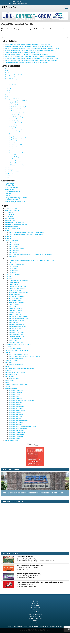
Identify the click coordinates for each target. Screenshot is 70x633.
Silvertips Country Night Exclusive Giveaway (19, 368)
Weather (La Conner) (16, 409)
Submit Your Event (11, 374)
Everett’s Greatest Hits (13, 192)
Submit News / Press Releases (17, 3)
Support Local (9, 376)
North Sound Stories (12, 91)
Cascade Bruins (14, 105)
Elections (8, 73)
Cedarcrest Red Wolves (17, 109)
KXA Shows (12, 272)
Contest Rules (35, 605)
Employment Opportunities (14, 75)
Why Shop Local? (14, 378)
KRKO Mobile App (14, 250)
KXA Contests (13, 266)
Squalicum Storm (14, 159)
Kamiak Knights (14, 125)
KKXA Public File (35, 612)
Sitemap (8, 370)
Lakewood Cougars (15, 131)
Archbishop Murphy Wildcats (18, 101)
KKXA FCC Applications (16, 264)
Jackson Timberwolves (16, 123)
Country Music (13, 85)
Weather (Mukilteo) (15, 425)
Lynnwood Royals (14, 133)
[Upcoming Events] (8, 559)
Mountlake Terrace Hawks (17, 147)
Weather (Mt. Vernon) (16, 423)
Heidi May (8, 194)
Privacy (35, 621)
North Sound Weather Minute (18, 354)
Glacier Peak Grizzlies (16, 119)
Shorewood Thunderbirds (17, 153)
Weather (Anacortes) (16, 390)
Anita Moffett (9, 190)
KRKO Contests (14, 244)
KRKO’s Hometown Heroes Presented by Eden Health (26, 232)
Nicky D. (7, 196)
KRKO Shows (13, 252)
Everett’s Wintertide (12, 226)
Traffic (7, 382)
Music (7, 83)
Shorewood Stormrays (16, 332)
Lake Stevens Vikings (16, 129)
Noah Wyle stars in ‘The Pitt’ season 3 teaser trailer (22, 52)
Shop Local (8, 362)
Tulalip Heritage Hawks (16, 165)
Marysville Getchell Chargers (18, 137)
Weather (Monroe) (15, 419)
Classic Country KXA (12, 200)
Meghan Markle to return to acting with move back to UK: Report (27, 54)
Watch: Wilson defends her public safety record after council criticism (28, 46)
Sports (7, 167)
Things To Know (10, 173)
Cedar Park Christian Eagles (18, 107)
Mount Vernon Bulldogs (16, 145)
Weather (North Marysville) (18, 429)
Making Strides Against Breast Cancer (18, 344)
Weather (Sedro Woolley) (17, 433)
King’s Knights (13, 306)
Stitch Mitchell (9, 186)
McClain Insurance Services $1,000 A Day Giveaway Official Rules (30, 254)
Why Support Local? (11, 441)
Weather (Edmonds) (16, 403)
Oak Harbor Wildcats (16, 149)
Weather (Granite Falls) (17, 407)
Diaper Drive (9, 216)
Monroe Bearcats (14, 143)
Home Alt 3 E (9, 238)
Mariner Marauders (15, 135)
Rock (10, 87)
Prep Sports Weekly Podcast (14, 99)
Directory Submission (16, 364)
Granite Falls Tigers (15, 121)
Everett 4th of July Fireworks (14, 222)
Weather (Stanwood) (16, 437)
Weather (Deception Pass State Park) (21, 401)
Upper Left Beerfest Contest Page (16, 384)
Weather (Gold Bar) (15, 405)
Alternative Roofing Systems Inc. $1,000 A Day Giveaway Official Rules (32, 260)
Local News (8, 276)
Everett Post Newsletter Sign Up (16, 224)
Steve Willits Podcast (12, 171)
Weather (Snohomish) (16, 435)
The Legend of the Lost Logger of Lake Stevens (24, 356)
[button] (67, 7)
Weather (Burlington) (16, 399)
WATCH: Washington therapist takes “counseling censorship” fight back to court (32, 48)
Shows (7, 366)
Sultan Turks (13, 163)
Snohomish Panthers (16, 155)
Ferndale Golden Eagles (17, 117)
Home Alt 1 (8, 236)
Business (8, 71)
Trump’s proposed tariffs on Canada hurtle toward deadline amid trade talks (31, 60)
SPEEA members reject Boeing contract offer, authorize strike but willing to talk (31, 58)
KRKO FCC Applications (16, 248)
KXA (6, 258)
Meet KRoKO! (13, 256)
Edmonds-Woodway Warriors (18, 113)
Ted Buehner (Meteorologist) (15, 202)
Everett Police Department (14, 79)
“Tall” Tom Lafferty (11, 188)
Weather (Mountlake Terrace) (19, 421)
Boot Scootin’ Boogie (12, 210)
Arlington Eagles (14, 103)
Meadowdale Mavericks (16, 141)
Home (7, 230)
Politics (7, 97)
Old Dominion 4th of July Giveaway (16, 350)
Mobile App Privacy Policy (13, 348)
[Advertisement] (35, 16)
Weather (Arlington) (15, 392)
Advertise (35, 601)
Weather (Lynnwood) (16, 413)
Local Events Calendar (12, 274)
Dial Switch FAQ (10, 214)
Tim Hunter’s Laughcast (17, 358)
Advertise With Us (17, 1)
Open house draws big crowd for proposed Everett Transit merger (27, 44)
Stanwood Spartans (15, 161)
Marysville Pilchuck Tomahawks (19, 139)
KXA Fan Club (13, 268)
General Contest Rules (12, 228)
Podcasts (8, 352)
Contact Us (9, 212)
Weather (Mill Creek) (16, 417)
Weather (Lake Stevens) (17, 411)
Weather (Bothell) (15, 394)
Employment (35, 610)
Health (7, 81)
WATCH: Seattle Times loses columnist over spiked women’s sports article (30, 56)
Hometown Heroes (15, 93)
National (8, 89)
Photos (7, 95)
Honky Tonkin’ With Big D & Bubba (16, 198)
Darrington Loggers (15, 111)
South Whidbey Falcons (16, 157)
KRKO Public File (35, 616)
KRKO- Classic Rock (11, 240)
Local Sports (9, 278)
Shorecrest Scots (14, 151)
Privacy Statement (11, 360)
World (7, 177)
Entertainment (10, 77)
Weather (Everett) (11, 388)
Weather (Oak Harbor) (16, 431)
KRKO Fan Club (13, 246)
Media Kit (8, 346)
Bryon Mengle (9, 184)
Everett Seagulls (14, 115)
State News (9, 169)
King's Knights (13, 127)
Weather (8, 175)
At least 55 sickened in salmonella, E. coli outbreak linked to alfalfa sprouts (30, 50)
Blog (6, 69)
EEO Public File (9, 218)
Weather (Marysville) (16, 415)
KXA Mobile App (14, 270)
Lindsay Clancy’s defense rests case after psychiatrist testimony (27, 62)
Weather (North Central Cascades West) (23, 427)
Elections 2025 (10, 220)
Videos (7, 386)
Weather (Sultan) (15, 439)
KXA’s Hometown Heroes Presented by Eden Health (26, 234)
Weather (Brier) (14, 397)
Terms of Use (9, 380)
